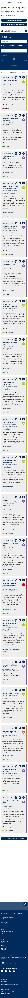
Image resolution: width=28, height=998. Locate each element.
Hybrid (21, 45)
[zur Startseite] (8, 31)
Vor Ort (4, 45)
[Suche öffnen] (22, 30)
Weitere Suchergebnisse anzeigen (14, 838)
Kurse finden (14, 65)
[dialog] (14, 14)
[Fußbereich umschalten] (25, 904)
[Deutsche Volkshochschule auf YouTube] (10, 971)
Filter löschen (13, 72)
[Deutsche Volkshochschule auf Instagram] (6, 971)
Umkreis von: (4, 55)
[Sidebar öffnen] (26, 30)
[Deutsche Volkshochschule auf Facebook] (2, 971)
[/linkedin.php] (14, 971)
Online (13, 45)
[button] (23, 73)
